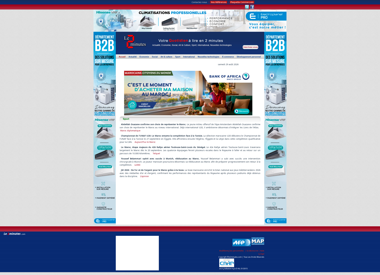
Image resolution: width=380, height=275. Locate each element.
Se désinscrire (253, 250)
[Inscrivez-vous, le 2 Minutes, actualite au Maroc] (250, 47)
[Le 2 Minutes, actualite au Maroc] (134, 42)
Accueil (122, 57)
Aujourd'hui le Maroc (145, 142)
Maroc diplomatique (130, 130)
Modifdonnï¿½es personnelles (231, 250)
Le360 (137, 164)
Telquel (156, 153)
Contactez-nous (199, 2)
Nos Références (219, 2)
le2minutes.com (235, 257)
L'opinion (144, 176)
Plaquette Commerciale (242, 2)
